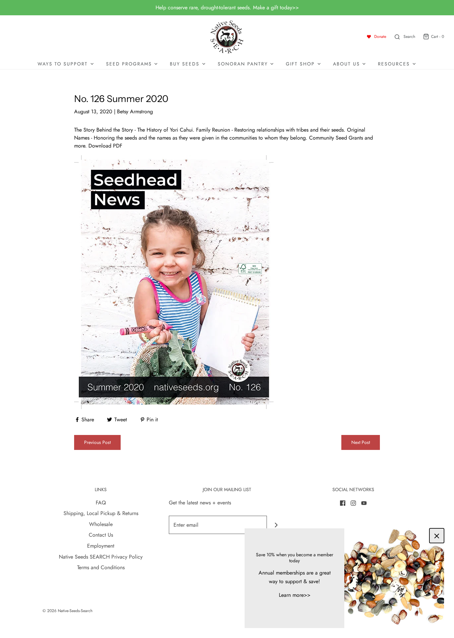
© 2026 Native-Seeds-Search (67, 611)
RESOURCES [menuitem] (394, 63)
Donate (380, 37)
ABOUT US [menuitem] (346, 63)
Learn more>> (294, 595)
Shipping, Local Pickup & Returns (100, 513)
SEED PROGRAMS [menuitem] (129, 63)
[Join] (276, 525)
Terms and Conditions (101, 567)
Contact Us (101, 535)
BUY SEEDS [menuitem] (184, 63)
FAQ (101, 502)
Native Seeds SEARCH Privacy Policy (101, 557)
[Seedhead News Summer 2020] (174, 281)
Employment (100, 546)
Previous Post (97, 442)
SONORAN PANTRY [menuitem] (243, 63)
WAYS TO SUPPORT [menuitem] (63, 63)
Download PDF (105, 146)
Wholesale (101, 524)
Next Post (360, 442)
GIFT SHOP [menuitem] (300, 63)
